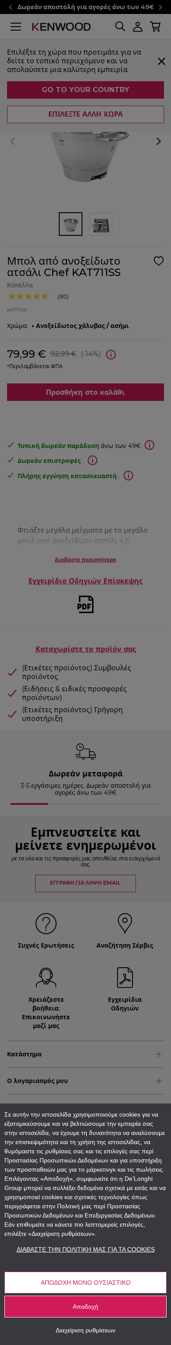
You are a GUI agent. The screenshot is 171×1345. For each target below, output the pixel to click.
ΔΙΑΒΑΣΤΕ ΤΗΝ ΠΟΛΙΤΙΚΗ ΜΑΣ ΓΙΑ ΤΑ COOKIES (86, 1249)
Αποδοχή (85, 1306)
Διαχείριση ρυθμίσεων (85, 1330)
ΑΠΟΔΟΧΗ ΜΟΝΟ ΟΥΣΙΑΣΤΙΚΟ (86, 1282)
